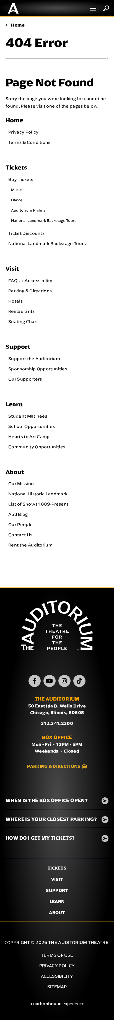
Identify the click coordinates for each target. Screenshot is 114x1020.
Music (16, 189)
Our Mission (21, 483)
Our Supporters (25, 379)
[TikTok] (79, 681)
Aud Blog (18, 514)
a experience (57, 1004)
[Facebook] (34, 681)
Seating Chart (23, 321)
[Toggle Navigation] (93, 8)
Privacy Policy (23, 132)
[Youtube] (49, 681)
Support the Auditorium (34, 358)
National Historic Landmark (37, 493)
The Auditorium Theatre (13, 8)
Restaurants (21, 311)
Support (18, 346)
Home (18, 25)
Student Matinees (27, 416)
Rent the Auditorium (30, 545)
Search (106, 8)
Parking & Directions (30, 290)
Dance (16, 199)
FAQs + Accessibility (30, 280)
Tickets (16, 167)
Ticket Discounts (26, 233)
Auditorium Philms (28, 210)
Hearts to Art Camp (29, 436)
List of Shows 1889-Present (38, 504)
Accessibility (57, 976)
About (15, 472)
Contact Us (20, 534)
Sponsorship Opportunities (37, 368)
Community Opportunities (36, 446)
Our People (20, 524)
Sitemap (57, 987)
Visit (12, 268)
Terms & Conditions (29, 142)
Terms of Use (57, 955)
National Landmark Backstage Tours (43, 220)
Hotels (15, 301)
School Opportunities (31, 426)
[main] (57, 302)
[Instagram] (64, 681)
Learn (14, 404)
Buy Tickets (20, 179)
